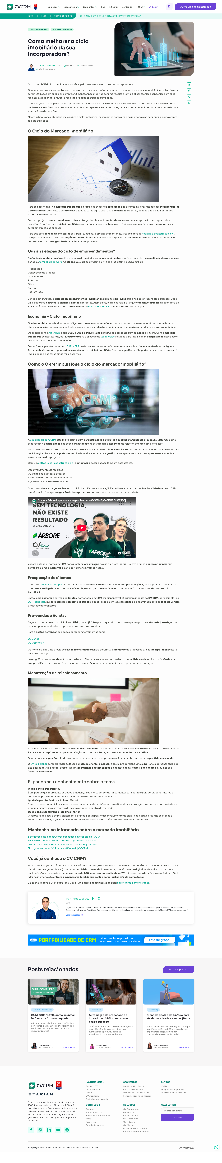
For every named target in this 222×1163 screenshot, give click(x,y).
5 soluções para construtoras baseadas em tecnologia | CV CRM (66, 836)
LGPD (164, 1086)
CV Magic (128, 1125)
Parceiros (91, 1122)
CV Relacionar (38, 764)
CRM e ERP (73, 346)
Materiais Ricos (94, 1112)
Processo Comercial (62, 29)
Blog (102, 7)
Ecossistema (70, 7)
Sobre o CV (92, 1086)
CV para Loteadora (133, 1089)
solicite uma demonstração (133, 882)
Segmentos (88, 7)
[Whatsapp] (216, 1147)
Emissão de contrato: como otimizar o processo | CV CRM (62, 840)
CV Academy (92, 1096)
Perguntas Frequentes (173, 1089)
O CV (141, 7)
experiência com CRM (43, 440)
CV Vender (34, 639)
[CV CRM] (20, 6)
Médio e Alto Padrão (134, 1086)
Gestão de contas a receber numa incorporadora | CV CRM (62, 844)
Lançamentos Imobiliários (137, 1096)
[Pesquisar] (169, 6)
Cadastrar (177, 1117)
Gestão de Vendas (63, 16)
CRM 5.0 (90, 1092)
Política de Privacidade (173, 1092)
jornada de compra (50, 262)
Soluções (53, 7)
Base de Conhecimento (98, 1115)
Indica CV (113, 7)
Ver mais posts (177, 969)
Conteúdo (127, 7)
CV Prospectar (36, 601)
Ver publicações (73, 915)
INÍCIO (31, 16)
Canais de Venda (95, 1125)
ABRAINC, (54, 332)
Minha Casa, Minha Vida (136, 1092)
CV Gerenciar (36, 642)
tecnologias (108, 336)
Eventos (90, 1109)
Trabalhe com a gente (97, 1099)
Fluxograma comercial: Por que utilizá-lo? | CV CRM (58, 848)
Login (155, 7)
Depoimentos (93, 1089)
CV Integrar (129, 1122)
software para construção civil (56, 463)
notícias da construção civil (158, 233)
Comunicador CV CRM (135, 1128)
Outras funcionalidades (136, 1131)
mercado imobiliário (100, 306)
